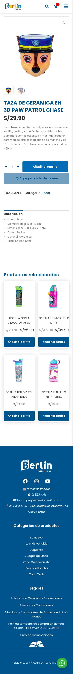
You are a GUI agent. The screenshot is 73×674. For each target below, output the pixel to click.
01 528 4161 (38, 495)
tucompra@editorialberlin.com (38, 500)
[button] (66, 6)
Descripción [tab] (13, 214)
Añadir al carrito (45, 167)
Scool (46, 193)
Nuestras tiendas (39, 489)
